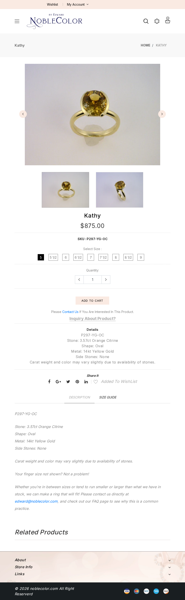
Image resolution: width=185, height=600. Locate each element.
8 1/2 (128, 257)
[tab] (79, 397)
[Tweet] (68, 382)
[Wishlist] (93, 382)
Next (162, 114)
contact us (70, 312)
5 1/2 (53, 257)
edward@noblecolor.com (36, 501)
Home (145, 45)
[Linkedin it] (86, 382)
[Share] (49, 382)
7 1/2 (103, 257)
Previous (23, 114)
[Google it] (58, 382)
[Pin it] (77, 382)
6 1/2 (78, 257)
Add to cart (92, 300)
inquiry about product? (92, 318)
